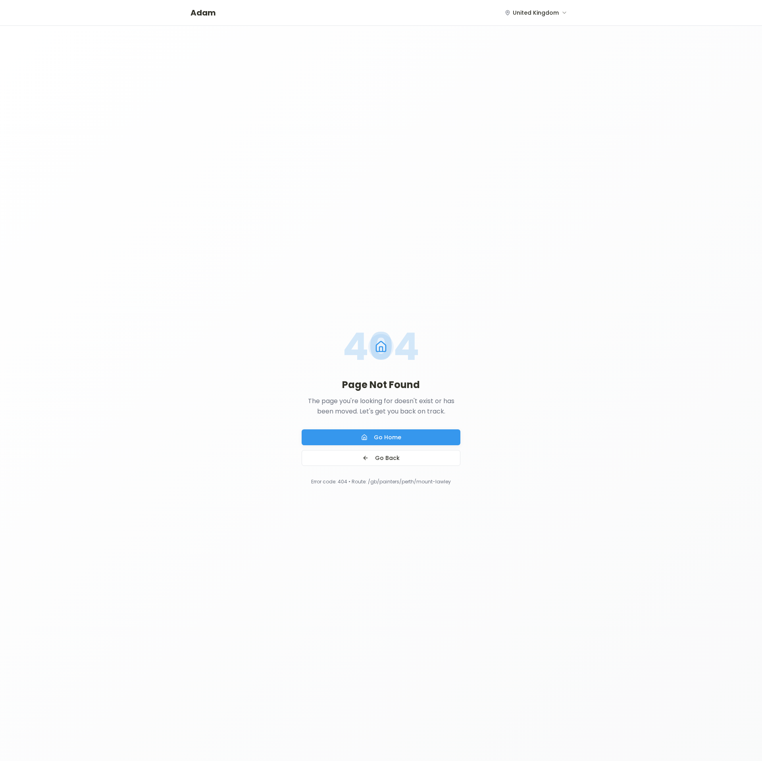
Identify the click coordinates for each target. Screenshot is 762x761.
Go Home (387, 437)
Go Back (387, 458)
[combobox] (536, 13)
